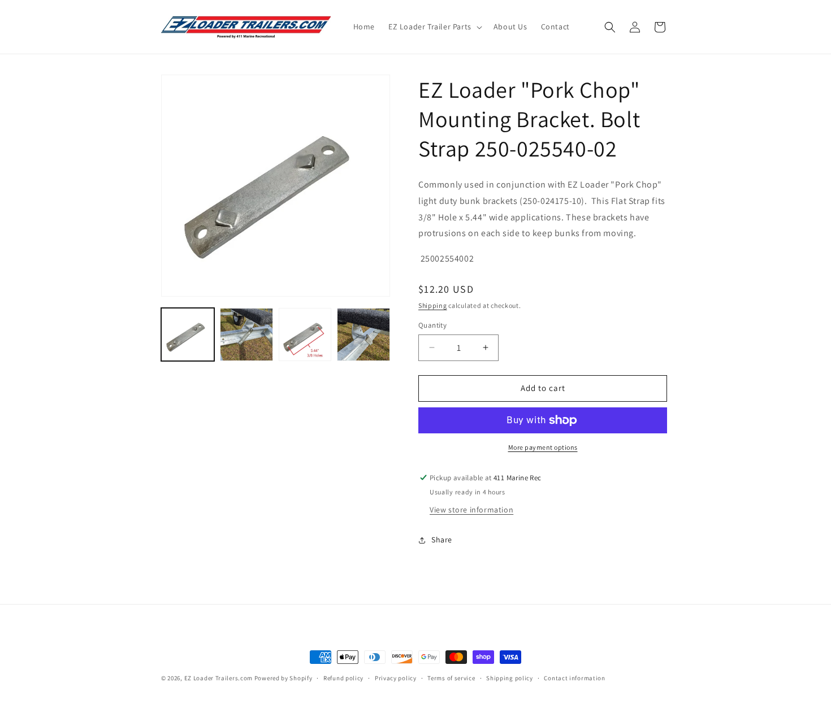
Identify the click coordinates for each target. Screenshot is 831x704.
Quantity (432, 325)
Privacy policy (396, 678)
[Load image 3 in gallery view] (305, 334)
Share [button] (441, 539)
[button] (434, 26)
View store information (471, 510)
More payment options (543, 447)
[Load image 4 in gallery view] (363, 334)
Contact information (574, 678)
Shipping (432, 305)
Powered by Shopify (283, 678)
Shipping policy (509, 678)
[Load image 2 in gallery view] (246, 334)
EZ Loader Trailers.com (218, 678)
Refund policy (343, 678)
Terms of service (451, 678)
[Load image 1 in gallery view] (187, 334)
